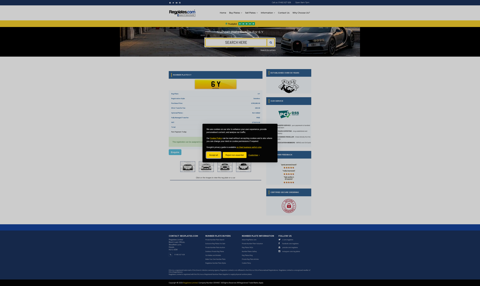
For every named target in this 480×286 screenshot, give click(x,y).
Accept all (213, 155)
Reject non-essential (235, 155)
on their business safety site (249, 147)
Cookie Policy (216, 138)
